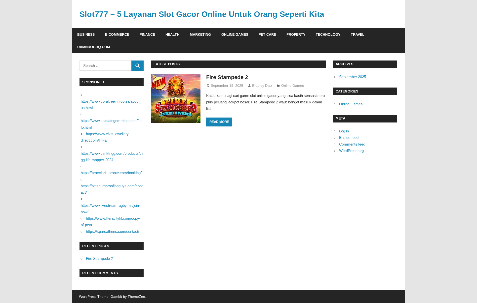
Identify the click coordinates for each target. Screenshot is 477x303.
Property (295, 34)
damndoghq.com (93, 47)
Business (86, 34)
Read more (219, 122)
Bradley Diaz (262, 86)
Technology (328, 34)
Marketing (200, 34)
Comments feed (352, 144)
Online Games (234, 34)
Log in (344, 131)
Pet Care (267, 34)
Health (172, 34)
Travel (357, 34)
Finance (147, 34)
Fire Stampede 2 (227, 77)
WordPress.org (351, 151)
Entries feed (348, 137)
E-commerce (117, 34)
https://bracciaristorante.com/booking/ (111, 173)
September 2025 (352, 77)
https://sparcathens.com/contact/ (112, 231)
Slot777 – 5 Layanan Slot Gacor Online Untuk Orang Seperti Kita (202, 14)
